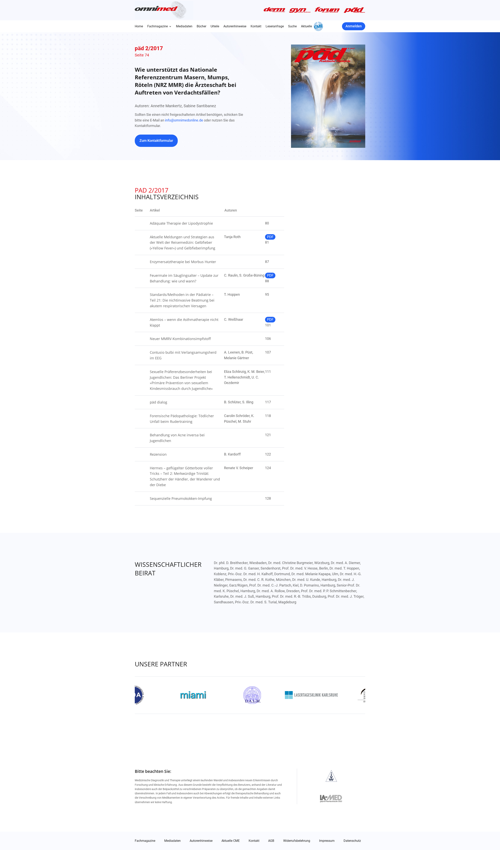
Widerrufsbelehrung (296, 840)
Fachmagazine (157, 26)
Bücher (201, 26)
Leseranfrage (275, 26)
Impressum (327, 840)
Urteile (215, 26)
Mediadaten (184, 26)
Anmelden (354, 26)
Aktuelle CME (230, 840)
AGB (271, 840)
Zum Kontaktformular (156, 140)
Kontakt (256, 26)
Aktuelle (306, 26)
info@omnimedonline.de (184, 120)
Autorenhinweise (234, 26)
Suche (292, 26)
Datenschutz (352, 840)
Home (139, 26)
